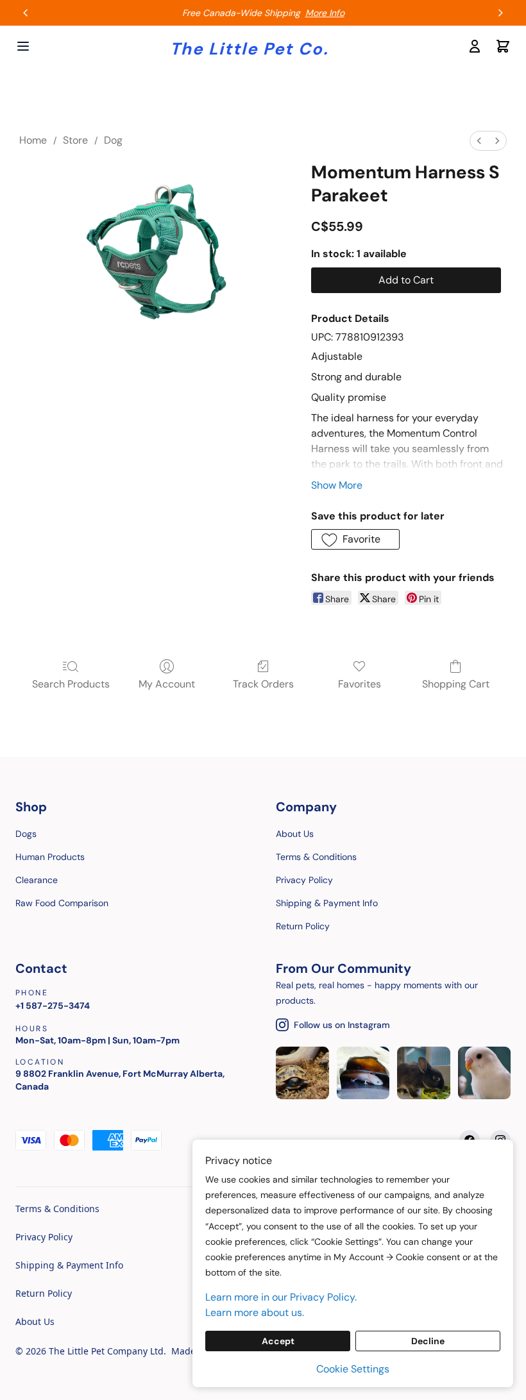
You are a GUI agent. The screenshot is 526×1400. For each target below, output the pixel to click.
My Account (167, 684)
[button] (355, 539)
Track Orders (263, 684)
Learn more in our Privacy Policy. (281, 1297)
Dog (113, 140)
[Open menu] (23, 46)
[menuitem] (479, 140)
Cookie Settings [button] (352, 1369)
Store (75, 140)
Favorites (359, 684)
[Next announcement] (500, 13)
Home (33, 140)
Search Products (71, 684)
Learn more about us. (254, 1312)
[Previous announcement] (25, 13)
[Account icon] (475, 46)
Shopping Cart (455, 684)
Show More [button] (336, 485)
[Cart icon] (503, 46)
